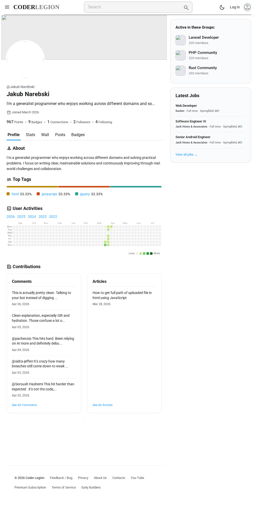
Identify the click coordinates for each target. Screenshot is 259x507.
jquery (85, 194)
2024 (32, 217)
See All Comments (24, 405)
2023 (42, 217)
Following (103, 121)
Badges (78, 134)
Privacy (83, 478)
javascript (49, 194)
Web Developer (186, 106)
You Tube (137, 478)
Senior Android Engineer (193, 137)
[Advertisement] (86, 440)
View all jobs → (187, 154)
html (15, 194)
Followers (81, 121)
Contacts (118, 478)
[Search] (186, 7)
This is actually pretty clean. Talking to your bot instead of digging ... (41, 295)
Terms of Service (64, 487)
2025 (21, 217)
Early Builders (91, 487)
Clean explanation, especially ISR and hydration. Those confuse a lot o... (41, 318)
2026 (11, 217)
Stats (30, 134)
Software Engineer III (191, 121)
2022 (53, 217)
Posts (60, 134)
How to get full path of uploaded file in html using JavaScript (122, 295)
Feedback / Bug (61, 478)
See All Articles (103, 405)
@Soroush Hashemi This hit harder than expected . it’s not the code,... (43, 386)
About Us (100, 478)
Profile (14, 134)
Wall (45, 134)
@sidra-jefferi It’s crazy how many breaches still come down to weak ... (40, 363)
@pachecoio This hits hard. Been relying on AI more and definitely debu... (43, 341)
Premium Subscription (30, 487)
